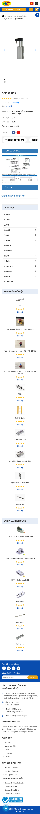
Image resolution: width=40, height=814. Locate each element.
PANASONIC (9, 282)
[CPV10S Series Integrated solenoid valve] (20, 551)
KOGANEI (8, 251)
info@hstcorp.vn (17, 712)
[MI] (20, 299)
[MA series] (20, 497)
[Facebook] (13, 132)
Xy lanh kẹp (16, 114)
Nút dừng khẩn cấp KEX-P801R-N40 (20, 329)
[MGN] (20, 387)
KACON (7, 220)
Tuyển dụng (8, 753)
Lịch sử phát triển (10, 746)
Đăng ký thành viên (11, 775)
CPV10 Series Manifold (20, 580)
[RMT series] (20, 637)
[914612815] (6, 808)
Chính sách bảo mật (11, 786)
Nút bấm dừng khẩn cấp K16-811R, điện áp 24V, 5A (20, 372)
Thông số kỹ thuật (14, 140)
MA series (20, 504)
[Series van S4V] (20, 432)
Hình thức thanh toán (12, 771)
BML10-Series (20, 418)
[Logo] (6, 3)
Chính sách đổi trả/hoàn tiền (14, 783)
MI (20, 305)
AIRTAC (7, 240)
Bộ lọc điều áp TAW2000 (20, 483)
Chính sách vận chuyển (12, 793)
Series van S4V (20, 440)
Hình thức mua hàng (11, 767)
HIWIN (6, 256)
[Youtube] (18, 668)
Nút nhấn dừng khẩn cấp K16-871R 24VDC (20, 351)
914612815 (15, 705)
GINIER (7, 215)
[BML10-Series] (20, 410)
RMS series (20, 622)
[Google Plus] (9, 668)
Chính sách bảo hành (12, 790)
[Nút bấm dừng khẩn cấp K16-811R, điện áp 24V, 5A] (20, 365)
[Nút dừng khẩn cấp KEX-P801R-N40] (20, 321)
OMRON (7, 277)
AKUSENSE (8, 266)
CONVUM (8, 246)
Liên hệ (7, 757)
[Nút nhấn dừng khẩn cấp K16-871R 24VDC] (20, 344)
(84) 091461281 (16, 702)
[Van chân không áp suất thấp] (20, 454)
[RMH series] (20, 594)
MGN (20, 394)
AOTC (6, 225)
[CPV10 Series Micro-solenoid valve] (20, 529)
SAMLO (7, 230)
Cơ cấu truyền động (25, 111)
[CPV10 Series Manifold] (20, 573)
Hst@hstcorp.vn (17, 709)
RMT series (20, 644)
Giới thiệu (8, 742)
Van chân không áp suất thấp (20, 461)
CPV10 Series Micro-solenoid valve (20, 537)
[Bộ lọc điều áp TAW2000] (20, 476)
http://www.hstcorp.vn (19, 716)
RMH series (20, 601)
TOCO (6, 235)
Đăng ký (32, 677)
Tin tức (7, 750)
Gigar (6, 261)
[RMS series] (20, 616)
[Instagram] (18, 132)
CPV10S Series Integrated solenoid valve (20, 558)
